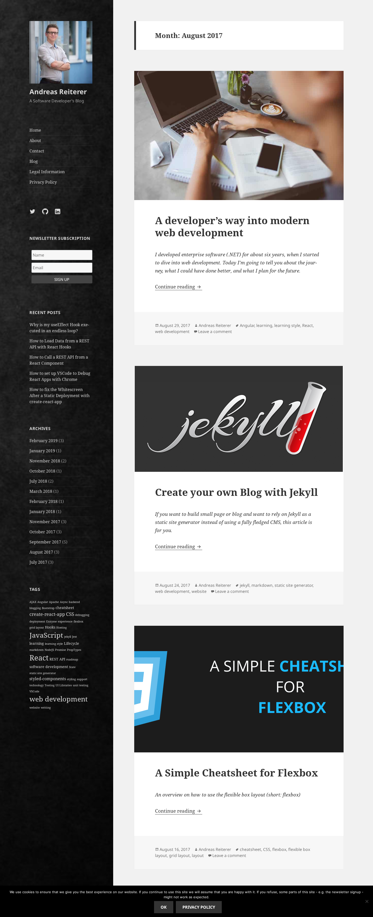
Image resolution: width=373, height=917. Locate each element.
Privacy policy (198, 907)
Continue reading (178, 286)
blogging (35, 608)
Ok (164, 907)
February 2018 (43, 501)
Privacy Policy (43, 182)
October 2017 (42, 532)
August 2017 (41, 552)
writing (46, 707)
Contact (36, 151)
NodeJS (49, 650)
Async (64, 602)
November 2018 (44, 461)
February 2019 (43, 440)
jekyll (67, 636)
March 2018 (40, 491)
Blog (33, 161)
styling (71, 679)
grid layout (36, 627)
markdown (36, 650)
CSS (70, 614)
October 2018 (42, 471)
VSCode (34, 691)
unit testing (80, 685)
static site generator (42, 673)
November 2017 (44, 521)
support (82, 679)
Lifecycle (71, 643)
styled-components (47, 678)
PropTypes (74, 650)
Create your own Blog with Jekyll (236, 492)
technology (36, 685)
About (35, 140)
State (72, 667)
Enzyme (51, 621)
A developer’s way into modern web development (232, 226)
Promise (60, 650)
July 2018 (38, 481)
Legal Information (47, 171)
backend (74, 602)
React (38, 658)
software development (48, 666)
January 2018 (42, 511)
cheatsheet (65, 607)
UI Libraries (64, 685)
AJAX (32, 602)
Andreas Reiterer (58, 91)
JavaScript (46, 635)
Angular (42, 602)
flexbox (78, 621)
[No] (366, 901)
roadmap (72, 659)
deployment (37, 621)
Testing (50, 685)
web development (58, 699)
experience (65, 621)
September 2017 (45, 542)
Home (35, 130)
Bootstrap (48, 608)
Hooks (50, 627)
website (34, 707)
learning (36, 643)
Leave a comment (215, 331)
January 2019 (42, 451)
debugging (82, 615)
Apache (54, 602)
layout (198, 855)
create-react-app (47, 614)
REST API (57, 659)
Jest (74, 636)
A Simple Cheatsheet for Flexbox (236, 772)
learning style (54, 644)
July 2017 (38, 562)
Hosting (61, 627)
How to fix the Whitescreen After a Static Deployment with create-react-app (59, 395)
